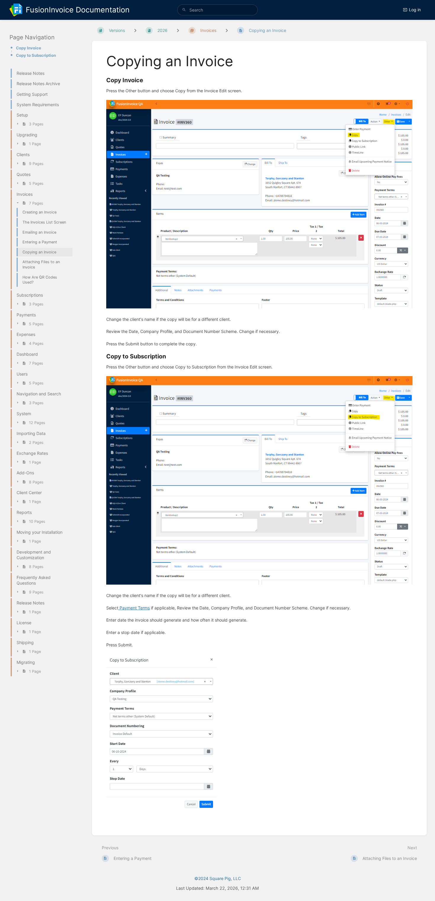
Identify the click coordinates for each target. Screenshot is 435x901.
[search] (217, 9)
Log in (415, 9)
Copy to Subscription (36, 55)
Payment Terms (134, 607)
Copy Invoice (28, 48)
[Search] (184, 9)
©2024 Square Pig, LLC (217, 878)
